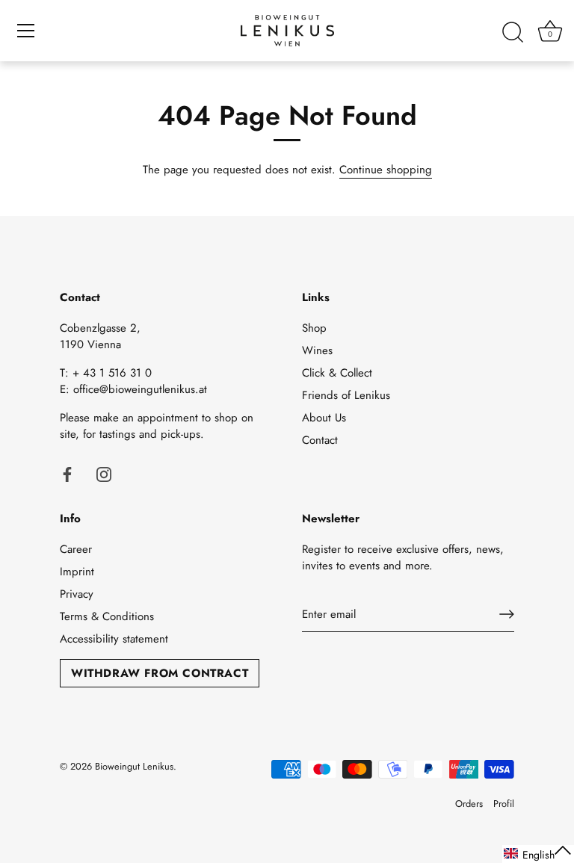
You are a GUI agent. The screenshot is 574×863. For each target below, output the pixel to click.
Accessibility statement (114, 639)
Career (76, 549)
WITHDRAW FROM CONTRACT (159, 673)
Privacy (76, 594)
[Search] (512, 32)
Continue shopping (385, 169)
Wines (317, 350)
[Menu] (26, 30)
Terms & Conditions (107, 616)
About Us (324, 417)
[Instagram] (103, 473)
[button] (538, 854)
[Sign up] (506, 614)
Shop (314, 328)
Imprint (77, 571)
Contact (320, 440)
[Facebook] (67, 473)
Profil (503, 804)
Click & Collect (337, 373)
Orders (469, 804)
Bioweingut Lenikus (134, 766)
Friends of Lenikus (346, 395)
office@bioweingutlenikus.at (140, 389)
